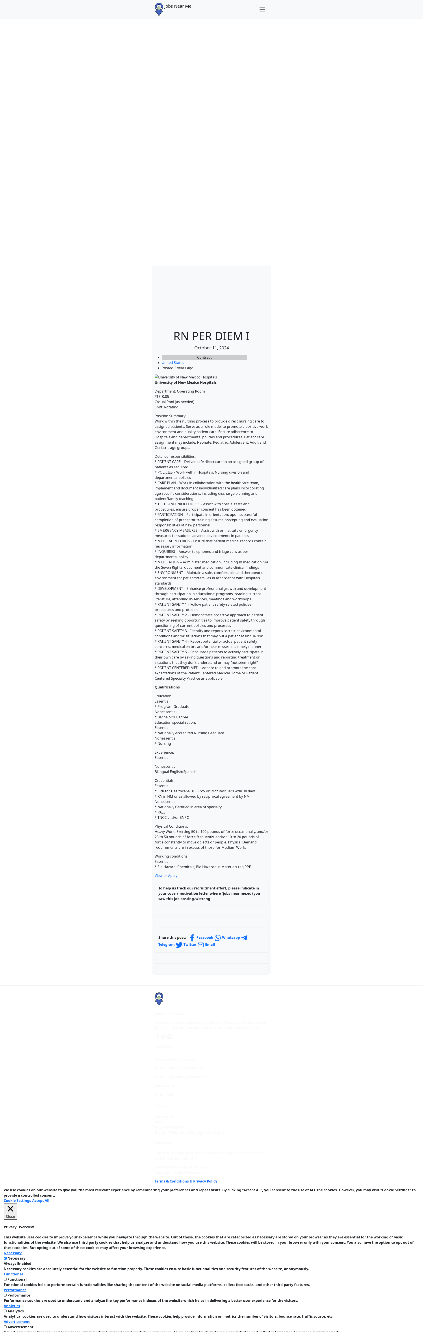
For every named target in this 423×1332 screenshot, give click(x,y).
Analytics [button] (12, 1305)
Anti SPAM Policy (169, 1127)
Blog (159, 1122)
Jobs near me (166, 1085)
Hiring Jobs (164, 1094)
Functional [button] (13, 1274)
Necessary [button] (13, 1253)
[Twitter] (164, 1036)
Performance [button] (15, 1290)
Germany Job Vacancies (175, 1059)
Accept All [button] (40, 1200)
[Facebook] (158, 1036)
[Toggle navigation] (262, 9)
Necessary (16, 1258)
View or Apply (166, 875)
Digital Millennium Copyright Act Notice (190, 1132)
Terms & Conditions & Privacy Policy (186, 1181)
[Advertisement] (211, 296)
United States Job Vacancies (179, 1068)
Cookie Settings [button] (17, 1200)
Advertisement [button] (17, 1321)
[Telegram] (169, 1036)
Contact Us (164, 1116)
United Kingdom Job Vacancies (181, 1076)
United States (173, 362)
